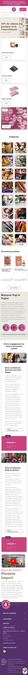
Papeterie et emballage (6, 230)
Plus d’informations (12, 430)
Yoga (17, 243)
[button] (1, 9)
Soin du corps (19, 191)
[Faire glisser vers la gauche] (10, 283)
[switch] (25, 673)
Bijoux (4, 217)
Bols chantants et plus (7, 191)
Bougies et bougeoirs (19, 178)
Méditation (6, 204)
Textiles (18, 230)
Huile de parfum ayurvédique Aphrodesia (21, 269)
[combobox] (13, 15)
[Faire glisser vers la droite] (17, 283)
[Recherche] (24, 14)
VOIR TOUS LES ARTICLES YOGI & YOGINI (14, 334)
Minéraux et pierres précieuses (19, 203)
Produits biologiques (19, 151)
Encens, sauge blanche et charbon (6, 242)
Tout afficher (14, 287)
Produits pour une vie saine (19, 164)
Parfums (5, 165)
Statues (5, 152)
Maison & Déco (7, 178)
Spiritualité (19, 217)
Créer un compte (8, 627)
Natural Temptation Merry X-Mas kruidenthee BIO (7, 270)
